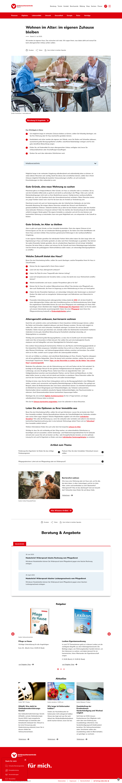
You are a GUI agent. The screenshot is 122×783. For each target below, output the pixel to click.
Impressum (73, 781)
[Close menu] (25, 760)
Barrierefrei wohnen (70, 478)
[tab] (58, 669)
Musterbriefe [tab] (19, 544)
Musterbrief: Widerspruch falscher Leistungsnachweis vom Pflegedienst (56, 578)
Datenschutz (62, 781)
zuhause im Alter (75, 427)
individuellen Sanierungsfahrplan (74, 437)
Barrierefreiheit (85, 781)
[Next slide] (109, 634)
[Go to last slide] (13, 634)
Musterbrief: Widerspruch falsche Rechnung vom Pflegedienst (52, 558)
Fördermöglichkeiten (58, 311)
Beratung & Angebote (36, 120)
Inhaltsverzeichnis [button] (33, 163)
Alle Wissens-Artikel (59, 510)
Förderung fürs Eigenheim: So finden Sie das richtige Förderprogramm (36, 452)
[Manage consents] (118, 779)
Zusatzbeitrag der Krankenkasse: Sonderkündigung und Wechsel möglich (90, 709)
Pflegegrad (75, 309)
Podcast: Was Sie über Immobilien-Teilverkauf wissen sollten (80, 452)
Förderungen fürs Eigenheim (69, 307)
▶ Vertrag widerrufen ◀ (101, 781)
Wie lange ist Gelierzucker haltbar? (58, 707)
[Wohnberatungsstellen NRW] (43, 210)
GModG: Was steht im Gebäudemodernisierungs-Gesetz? (29, 708)
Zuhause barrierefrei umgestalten (45, 402)
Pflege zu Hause (25, 641)
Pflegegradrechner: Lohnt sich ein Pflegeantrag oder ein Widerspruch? (42, 461)
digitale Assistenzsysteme (54, 396)
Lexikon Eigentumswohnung (74, 641)
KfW (75, 300)
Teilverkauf (90, 421)
